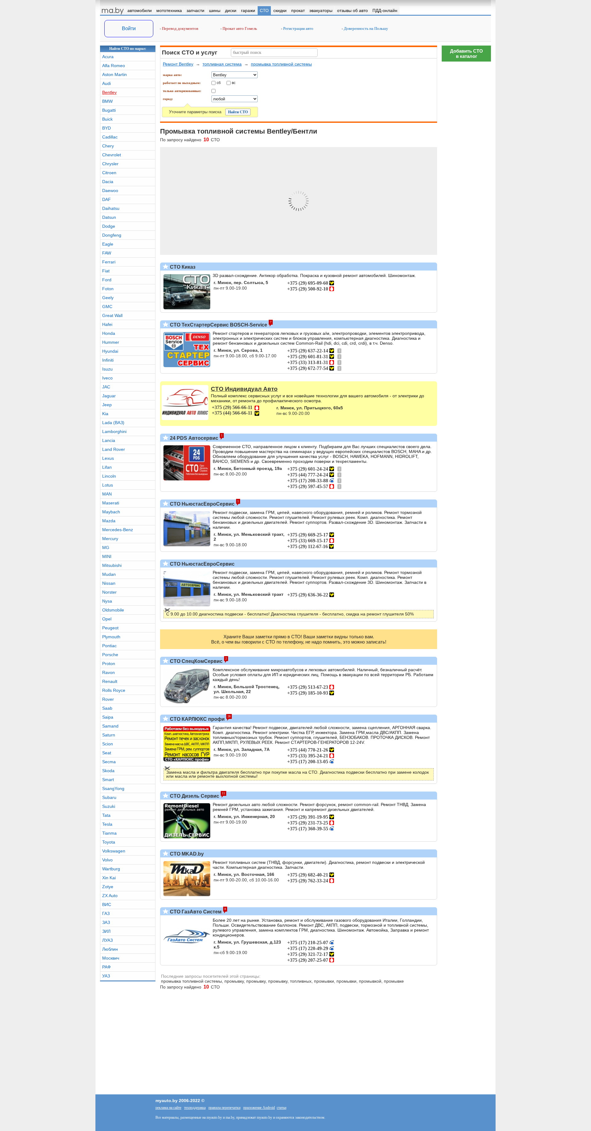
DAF (106, 199)
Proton (108, 663)
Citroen (109, 172)
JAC (106, 386)
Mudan (109, 574)
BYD (106, 128)
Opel (106, 618)
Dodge (108, 226)
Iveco (107, 377)
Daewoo (110, 190)
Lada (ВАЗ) (113, 422)
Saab (107, 708)
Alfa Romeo (113, 65)
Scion (107, 743)
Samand (110, 726)
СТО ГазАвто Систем (195, 911)
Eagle (107, 244)
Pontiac (109, 645)
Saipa (107, 717)
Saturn (108, 734)
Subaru (109, 797)
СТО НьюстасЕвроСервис (202, 504)
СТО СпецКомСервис (196, 661)
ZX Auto (110, 895)
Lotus (107, 485)
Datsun (109, 217)
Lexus (108, 458)
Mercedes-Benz (117, 529)
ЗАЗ (106, 922)
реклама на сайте (168, 1107)
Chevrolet (111, 154)
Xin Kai (109, 877)
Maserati (110, 502)
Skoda (108, 770)
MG (105, 547)
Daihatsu (110, 208)
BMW (107, 101)
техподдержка (195, 1107)
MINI (106, 556)
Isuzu (107, 369)
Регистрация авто (297, 28)
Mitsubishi (112, 565)
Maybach (111, 511)
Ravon (108, 672)
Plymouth (111, 636)
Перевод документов (179, 28)
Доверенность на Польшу (365, 28)
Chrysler (110, 163)
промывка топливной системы (281, 64)
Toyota (108, 842)
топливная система (222, 64)
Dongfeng (111, 235)
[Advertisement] (466, 868)
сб (219, 82)
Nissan (108, 583)
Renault (109, 681)
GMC (107, 306)
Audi (106, 83)
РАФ (106, 967)
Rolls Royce (113, 690)
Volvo (107, 859)
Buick (107, 119)
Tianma (109, 833)
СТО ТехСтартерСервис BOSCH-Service (218, 324)
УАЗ (106, 975)
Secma (109, 761)
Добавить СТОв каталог (466, 53)
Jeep (107, 404)
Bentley (109, 92)
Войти (129, 28)
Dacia (107, 181)
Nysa (107, 601)
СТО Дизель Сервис (194, 796)
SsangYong (113, 788)
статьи (281, 1107)
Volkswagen (113, 850)
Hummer (110, 342)
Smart (108, 779)
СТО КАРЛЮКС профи (197, 719)
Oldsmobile (113, 610)
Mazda (108, 520)
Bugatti (109, 110)
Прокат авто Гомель (239, 28)
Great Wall (112, 315)
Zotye (107, 886)
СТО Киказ (182, 267)
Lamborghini (114, 431)
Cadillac (110, 136)
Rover (108, 699)
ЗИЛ (106, 931)
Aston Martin (114, 74)
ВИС (106, 904)
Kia (105, 413)
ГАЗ (106, 913)
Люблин (110, 949)
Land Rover (113, 449)
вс (233, 82)
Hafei (107, 324)
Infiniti (108, 360)
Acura (108, 56)
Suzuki (108, 806)
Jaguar (109, 395)
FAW (106, 253)
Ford (106, 279)
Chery (108, 145)
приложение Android (259, 1107)
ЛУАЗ (107, 940)
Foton (108, 288)
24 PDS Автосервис (193, 438)
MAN (107, 493)
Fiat (106, 270)
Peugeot (110, 627)
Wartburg (111, 868)
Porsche (110, 654)
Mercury (110, 538)
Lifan (107, 467)
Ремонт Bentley (178, 64)
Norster (109, 592)
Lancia (108, 440)
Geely (108, 297)
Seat (106, 752)
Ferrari (108, 261)
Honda (108, 333)
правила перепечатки (224, 1107)
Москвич (110, 958)
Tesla (107, 824)
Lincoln (109, 476)
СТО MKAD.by (186, 853)
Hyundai (110, 351)
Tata (106, 815)
